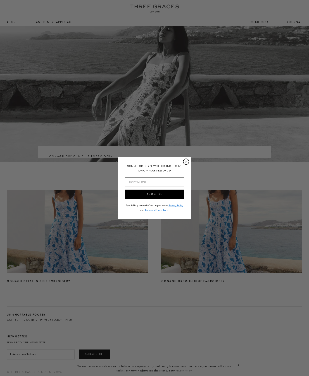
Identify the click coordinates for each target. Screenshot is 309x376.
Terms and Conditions (156, 210)
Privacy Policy (176, 205)
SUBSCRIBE (154, 194)
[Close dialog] (186, 161)
